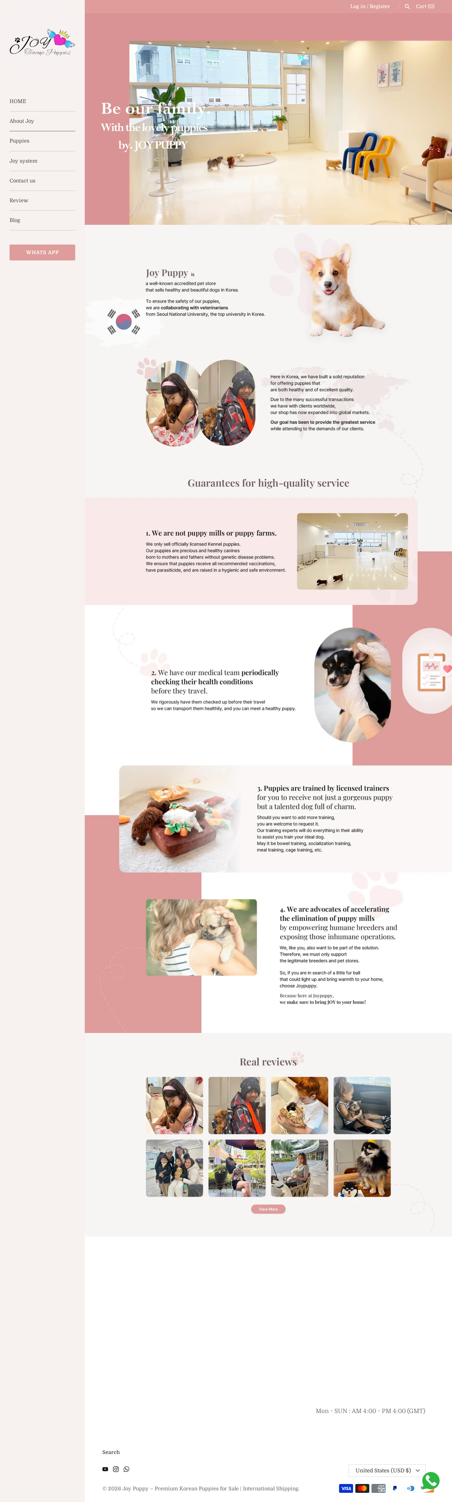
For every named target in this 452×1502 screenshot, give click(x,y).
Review (19, 200)
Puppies (19, 141)
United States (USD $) (383, 1470)
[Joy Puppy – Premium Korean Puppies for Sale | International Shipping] (42, 42)
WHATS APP (42, 252)
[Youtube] (105, 1471)
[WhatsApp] (126, 1471)
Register (380, 6)
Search (111, 1452)
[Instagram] (116, 1471)
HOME (18, 101)
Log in (357, 6)
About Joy (22, 121)
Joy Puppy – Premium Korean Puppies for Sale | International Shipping (210, 1488)
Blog (15, 220)
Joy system (23, 161)
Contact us (22, 181)
